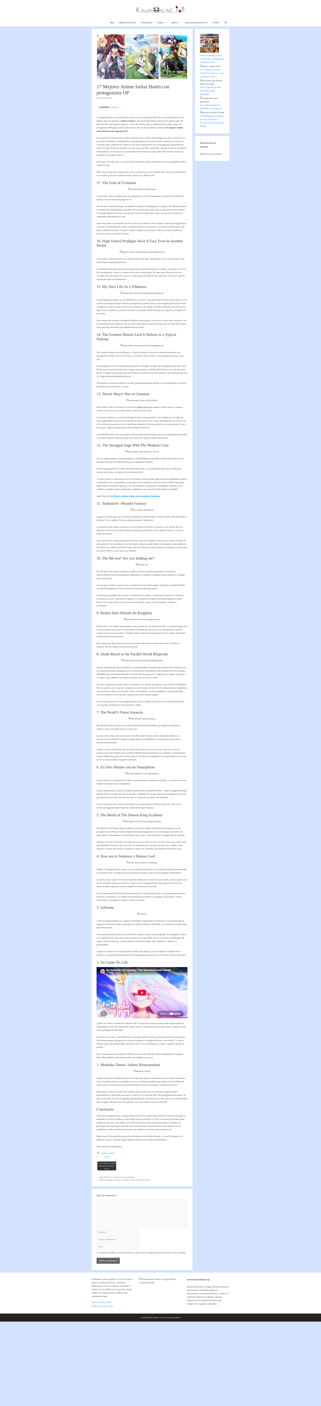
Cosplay (160, 23)
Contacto (216, 23)
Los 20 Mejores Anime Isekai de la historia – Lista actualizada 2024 (212, 73)
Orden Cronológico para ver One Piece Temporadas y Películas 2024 (212, 58)
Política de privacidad (101, 1302)
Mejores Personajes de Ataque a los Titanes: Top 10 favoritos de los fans (124, 1180)
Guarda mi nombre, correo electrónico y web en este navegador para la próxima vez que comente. (142, 1252)
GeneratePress (174, 1318)
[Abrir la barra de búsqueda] (225, 22)
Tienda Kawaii (146, 23)
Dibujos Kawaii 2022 (127, 23)
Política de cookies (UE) (102, 1306)
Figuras (174, 23)
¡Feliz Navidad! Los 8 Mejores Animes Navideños (117, 1177)
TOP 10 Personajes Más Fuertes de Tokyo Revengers (210, 90)
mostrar (114, 107)
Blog (112, 23)
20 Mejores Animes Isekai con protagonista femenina (134, 496)
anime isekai (142, 407)
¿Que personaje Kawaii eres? (196, 23)
